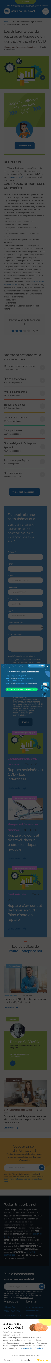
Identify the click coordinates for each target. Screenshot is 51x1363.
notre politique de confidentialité (30, 1348)
